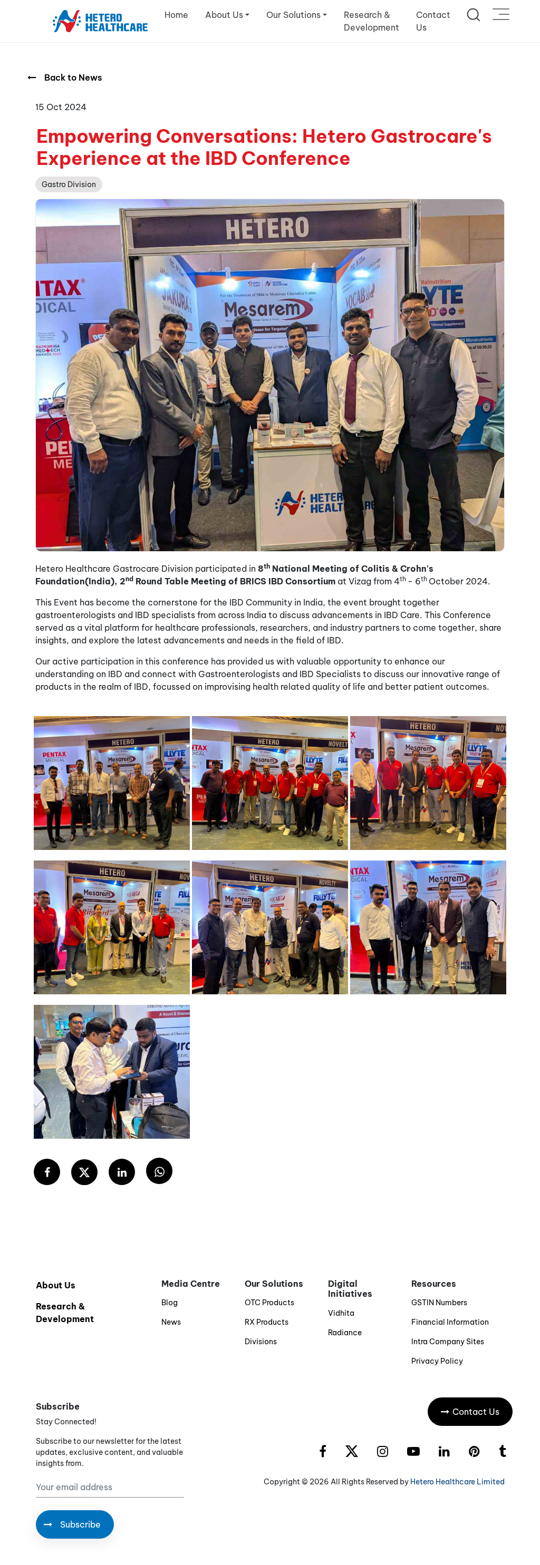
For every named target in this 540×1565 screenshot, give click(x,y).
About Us (55, 1285)
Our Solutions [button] (293, 14)
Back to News (73, 77)
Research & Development (371, 21)
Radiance (345, 1332)
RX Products (266, 1322)
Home (176, 14)
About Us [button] (224, 14)
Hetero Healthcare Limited (457, 1481)
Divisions (261, 1341)
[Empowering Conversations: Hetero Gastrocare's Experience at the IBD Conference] (47, 1172)
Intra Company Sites (447, 1341)
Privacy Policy (437, 1361)
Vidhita (341, 1313)
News (171, 1322)
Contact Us (433, 21)
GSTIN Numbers (439, 1302)
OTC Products (269, 1302)
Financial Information (450, 1322)
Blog (169, 1302)
